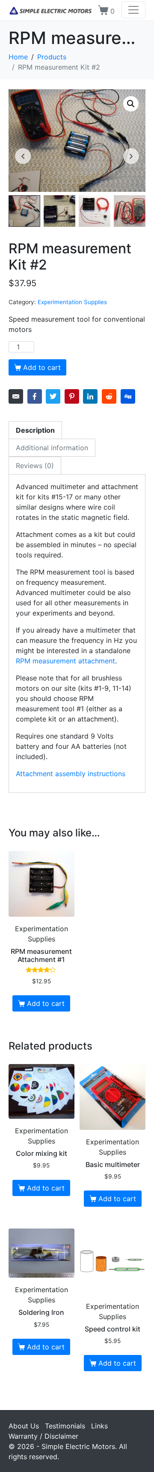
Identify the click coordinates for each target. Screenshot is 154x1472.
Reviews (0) (35, 465)
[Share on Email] (16, 396)
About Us (24, 1426)
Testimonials (65, 1426)
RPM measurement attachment (65, 661)
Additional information (52, 447)
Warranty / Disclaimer (43, 1436)
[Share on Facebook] (34, 396)
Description (35, 430)
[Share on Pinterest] (72, 396)
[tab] (35, 430)
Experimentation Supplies (72, 302)
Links (99, 1426)
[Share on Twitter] (53, 396)
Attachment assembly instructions (70, 773)
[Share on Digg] (128, 396)
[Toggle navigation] (133, 9)
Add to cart (42, 367)
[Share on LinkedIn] (90, 396)
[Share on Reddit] (109, 396)
